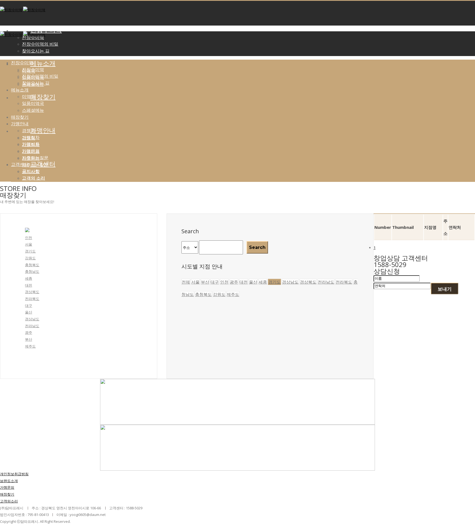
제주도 (30, 346)
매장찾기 (20, 117)
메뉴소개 (43, 63)
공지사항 (31, 171)
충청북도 (32, 264)
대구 (28, 305)
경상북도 (32, 291)
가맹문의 (31, 151)
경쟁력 (28, 130)
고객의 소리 (33, 178)
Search (257, 247)
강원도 (30, 257)
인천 (28, 237)
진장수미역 (46, 30)
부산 (28, 339)
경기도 (30, 251)
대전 (28, 285)
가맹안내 (20, 124)
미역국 (28, 96)
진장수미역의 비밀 (40, 44)
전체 (186, 282)
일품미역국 (33, 103)
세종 (28, 278)
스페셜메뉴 (33, 110)
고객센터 (43, 164)
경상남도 (32, 318)
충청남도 (32, 271)
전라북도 (32, 298)
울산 (28, 312)
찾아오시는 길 (35, 51)
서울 (28, 244)
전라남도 (32, 325)
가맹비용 (31, 144)
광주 (28, 332)
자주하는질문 (35, 158)
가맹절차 (31, 137)
